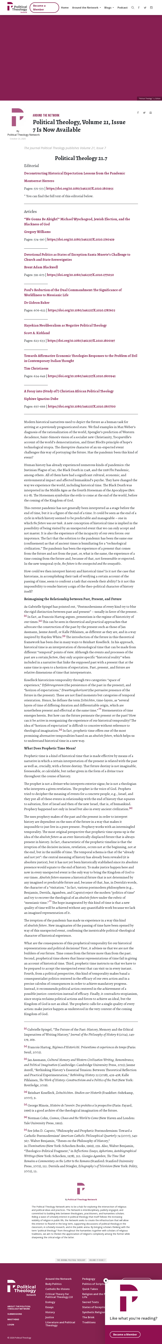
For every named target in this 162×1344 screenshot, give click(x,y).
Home (65, 7)
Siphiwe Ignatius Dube (41, 398)
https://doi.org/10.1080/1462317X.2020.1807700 (82, 406)
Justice (49, 1317)
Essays (49, 1307)
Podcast (123, 7)
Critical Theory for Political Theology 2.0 (59, 1295)
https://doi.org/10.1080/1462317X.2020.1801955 (79, 188)
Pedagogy (88, 1279)
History (50, 1312)
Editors (157, 98)
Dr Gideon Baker (37, 302)
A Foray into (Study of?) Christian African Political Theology (69, 391)
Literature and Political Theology (60, 1324)
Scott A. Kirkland (37, 333)
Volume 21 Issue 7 (97, 1260)
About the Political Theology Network (19, 1307)
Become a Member (39, 7)
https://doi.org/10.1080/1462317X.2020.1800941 (81, 376)
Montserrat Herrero (39, 181)
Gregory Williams (37, 231)
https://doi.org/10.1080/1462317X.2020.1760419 (80, 239)
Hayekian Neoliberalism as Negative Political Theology (65, 325)
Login (10, 1324)
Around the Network (85, 7)
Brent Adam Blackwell (41, 267)
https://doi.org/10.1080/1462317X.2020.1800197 (81, 340)
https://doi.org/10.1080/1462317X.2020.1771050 (80, 274)
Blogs (108, 7)
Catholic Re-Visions (57, 1289)
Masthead (13, 1319)
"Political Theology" (146, 98)
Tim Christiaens (36, 368)
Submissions (14, 1314)
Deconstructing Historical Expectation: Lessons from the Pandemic (74, 173)
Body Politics (53, 1284)
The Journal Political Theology (71, 1260)
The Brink (88, 1317)
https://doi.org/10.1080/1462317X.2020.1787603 (81, 310)
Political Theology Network (23, 134)
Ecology (50, 1302)
